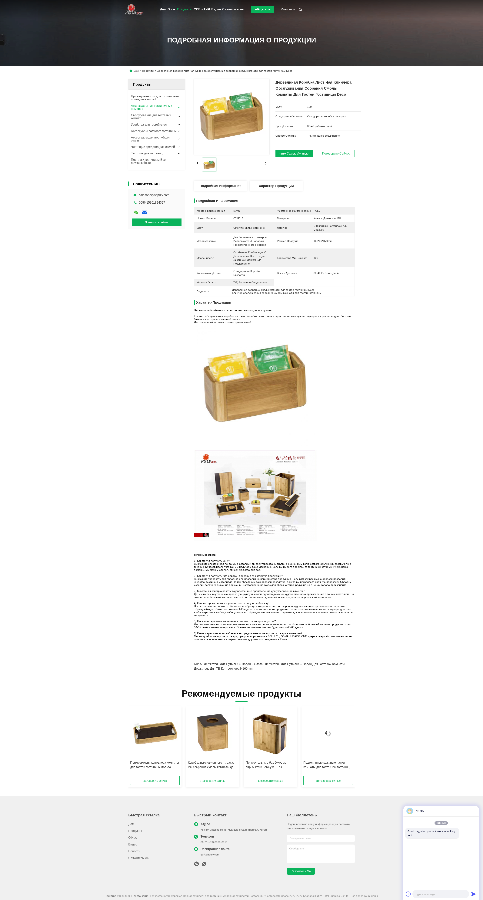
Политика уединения (118, 895)
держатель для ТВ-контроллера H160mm (223, 668)
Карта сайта (141, 895)
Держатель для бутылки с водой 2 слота (233, 664)
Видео (216, 9)
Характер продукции (276, 186)
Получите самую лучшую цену (294, 153)
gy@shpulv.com (210, 854)
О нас (172, 9)
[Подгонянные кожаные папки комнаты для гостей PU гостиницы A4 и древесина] (328, 733)
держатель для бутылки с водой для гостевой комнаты (305, 664)
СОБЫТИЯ (202, 9)
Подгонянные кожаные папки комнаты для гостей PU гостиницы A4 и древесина (327, 765)
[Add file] (408, 894)
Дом (163, 9)
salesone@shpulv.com (154, 195)
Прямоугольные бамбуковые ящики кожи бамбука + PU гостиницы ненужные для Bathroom (270, 765)
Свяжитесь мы (233, 9)
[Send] (474, 894)
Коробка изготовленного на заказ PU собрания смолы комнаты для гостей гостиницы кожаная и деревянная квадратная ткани (211, 765)
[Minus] (473, 811)
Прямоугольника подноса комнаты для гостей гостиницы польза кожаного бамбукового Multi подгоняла (154, 765)
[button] (135, 742)
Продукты (184, 9)
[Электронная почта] (145, 212)
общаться (262, 9)
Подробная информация (220, 186)
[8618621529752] (204, 864)
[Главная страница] (133, 9)
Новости (134, 851)
